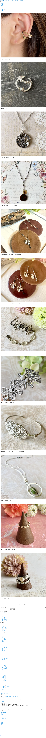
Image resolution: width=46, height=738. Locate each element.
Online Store (3, 7)
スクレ (3, 649)
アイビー (3, 635)
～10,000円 (4, 678)
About (2, 3)
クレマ (3, 640)
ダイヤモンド (4, 628)
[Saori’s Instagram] (1, 731)
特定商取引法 (3, 718)
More (3, 701)
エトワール (4, 639)
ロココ (3, 669)
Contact (2, 6)
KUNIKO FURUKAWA (5, 686)
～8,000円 (4, 677)
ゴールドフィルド (5, 627)
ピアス (3, 616)
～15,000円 (4, 679)
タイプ (3, 651)
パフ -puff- (4, 660)
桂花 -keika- (4, 641)
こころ (3, 642)
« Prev (20, 604)
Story (2, 4)
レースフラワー (4, 667)
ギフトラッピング (4, 692)
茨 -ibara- (3, 636)
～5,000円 (4, 676)
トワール (3, 655)
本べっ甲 (3, 630)
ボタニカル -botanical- (6, 664)
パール (3, 629)
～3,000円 (4, 675)
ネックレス (4, 612)
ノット (3, 656)
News (2, 5)
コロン (3, 645)
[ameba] (1, 734)
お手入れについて (4, 693)
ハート (3, 657)
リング (3, 613)
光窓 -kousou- (4, 647)
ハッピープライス (5, 620)
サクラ (3, 646)
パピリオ (3, 659)
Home (2, 2)
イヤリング (4, 617)
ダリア (3, 652)
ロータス (3, 670)
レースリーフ (4, 668)
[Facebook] (1, 728)
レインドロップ (4, 666)
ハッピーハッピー (5, 658)
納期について (3, 714)
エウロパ (3, 638)
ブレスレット (4, 618)
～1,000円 (4, 674)
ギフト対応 (3, 713)
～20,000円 (4, 680)
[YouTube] (1, 732)
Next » (25, 604)
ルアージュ (4, 665)
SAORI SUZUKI (4, 687)
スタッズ (3, 650)
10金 (3, 626)
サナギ (3, 648)
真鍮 (3, 623)
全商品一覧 (3, 689)
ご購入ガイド (3, 690)
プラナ (3, 661)
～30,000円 (4, 681)
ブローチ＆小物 (4, 619)
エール (3, 637)
